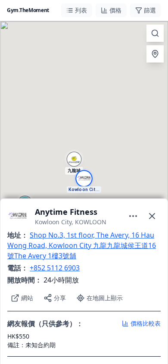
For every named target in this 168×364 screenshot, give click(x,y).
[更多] (133, 216)
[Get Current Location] (155, 54)
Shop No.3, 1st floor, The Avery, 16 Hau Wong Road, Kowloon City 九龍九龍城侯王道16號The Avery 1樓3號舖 (81, 245)
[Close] (152, 216)
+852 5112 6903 (55, 268)
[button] (84, 182)
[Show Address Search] (155, 33)
